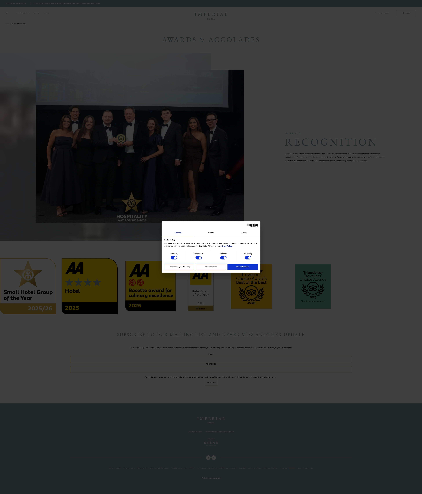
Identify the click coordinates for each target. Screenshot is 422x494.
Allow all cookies (242, 267)
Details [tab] (211, 233)
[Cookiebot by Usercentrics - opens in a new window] (248, 225)
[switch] (199, 257)
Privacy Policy (226, 246)
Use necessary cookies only (179, 267)
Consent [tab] (178, 233)
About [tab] (244, 233)
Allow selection (211, 267)
